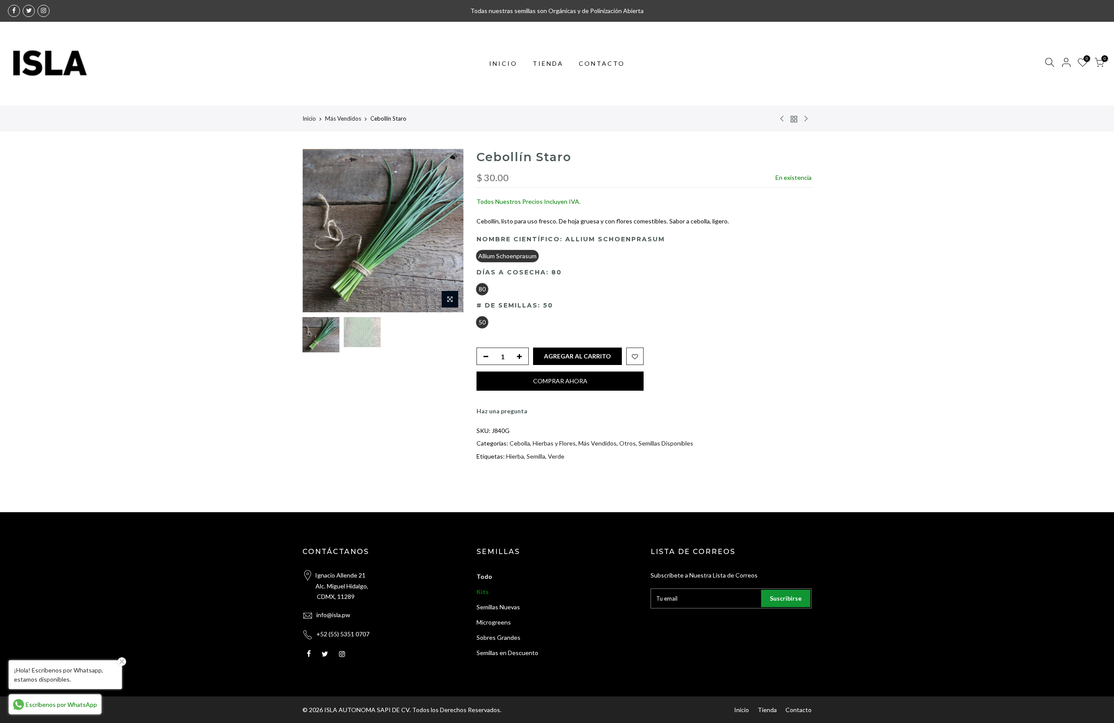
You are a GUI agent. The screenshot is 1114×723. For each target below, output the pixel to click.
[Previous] (318, 231)
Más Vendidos (343, 118)
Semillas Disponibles (665, 443)
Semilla (536, 456)
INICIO (503, 63)
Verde (556, 456)
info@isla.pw (333, 614)
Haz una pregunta (501, 411)
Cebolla (520, 443)
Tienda (767, 709)
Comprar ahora (560, 381)
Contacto (798, 709)
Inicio (309, 118)
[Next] (448, 231)
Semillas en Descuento (507, 652)
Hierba (515, 456)
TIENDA (548, 63)
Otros (627, 443)
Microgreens (493, 622)
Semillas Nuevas (498, 607)
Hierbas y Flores (554, 443)
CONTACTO (602, 63)
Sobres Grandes (498, 637)
